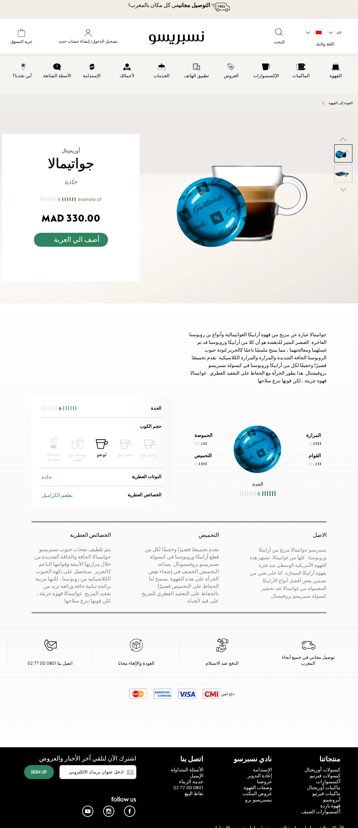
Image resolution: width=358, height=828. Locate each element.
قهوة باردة (330, 805)
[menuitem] (335, 69)
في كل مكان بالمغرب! (169, 5)
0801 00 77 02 (188, 787)
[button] (335, 33)
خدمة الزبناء (191, 781)
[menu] (179, 74)
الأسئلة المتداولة (187, 769)
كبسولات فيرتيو (325, 775)
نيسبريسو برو (258, 799)
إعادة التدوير (260, 775)
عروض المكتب (257, 793)
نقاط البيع (194, 793)
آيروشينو (332, 799)
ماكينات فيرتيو (326, 793)
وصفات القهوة (258, 787)
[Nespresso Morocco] (189, 38)
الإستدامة (262, 769)
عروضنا (264, 781)
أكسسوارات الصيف (321, 811)
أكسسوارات (328, 781)
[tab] (356, 306)
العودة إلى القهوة (341, 103)
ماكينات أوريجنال (324, 787)
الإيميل (196, 775)
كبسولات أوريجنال (323, 769)
